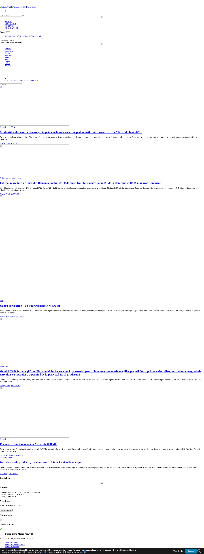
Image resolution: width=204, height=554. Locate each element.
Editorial (8, 49)
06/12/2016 (13, 474)
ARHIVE (8, 22)
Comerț (7, 53)
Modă (7, 57)
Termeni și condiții (12, 542)
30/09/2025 (15, 194)
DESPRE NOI (10, 24)
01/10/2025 (15, 143)
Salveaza (191, 551)
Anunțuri (8, 66)
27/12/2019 (20, 317)
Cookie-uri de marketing (75, 552)
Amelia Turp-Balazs (7, 317)
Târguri (7, 62)
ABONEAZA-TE (11, 28)
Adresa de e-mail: (7, 506)
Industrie (8, 55)
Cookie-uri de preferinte (35, 552)
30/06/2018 (15, 386)
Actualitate (4, 178)
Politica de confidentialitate (15, 545)
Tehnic (7, 64)
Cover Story (9, 51)
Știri (6, 59)
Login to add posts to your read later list (24, 80)
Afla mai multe (178, 551)
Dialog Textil (5, 143)
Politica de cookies (12, 547)
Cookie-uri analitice (55, 552)
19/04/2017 (20, 455)
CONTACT (9, 26)
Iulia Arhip (4, 474)
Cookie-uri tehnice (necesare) (12, 552)
